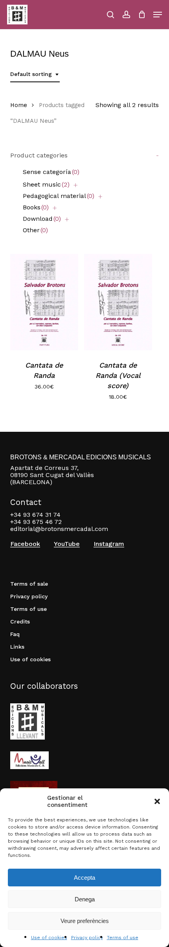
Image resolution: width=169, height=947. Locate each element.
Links (17, 647)
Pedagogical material (58, 196)
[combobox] (35, 74)
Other (35, 230)
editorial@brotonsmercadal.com (59, 529)
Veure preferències (85, 920)
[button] (157, 801)
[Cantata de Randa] (44, 302)
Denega (85, 899)
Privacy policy (87, 937)
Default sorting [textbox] (31, 74)
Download (42, 218)
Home (18, 105)
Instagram (109, 543)
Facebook (25, 543)
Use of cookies (49, 937)
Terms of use (122, 937)
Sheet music (46, 184)
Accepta (84, 877)
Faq (15, 634)
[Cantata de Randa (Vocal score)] (118, 302)
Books (36, 207)
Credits (20, 621)
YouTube (67, 543)
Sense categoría (51, 172)
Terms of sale (29, 584)
